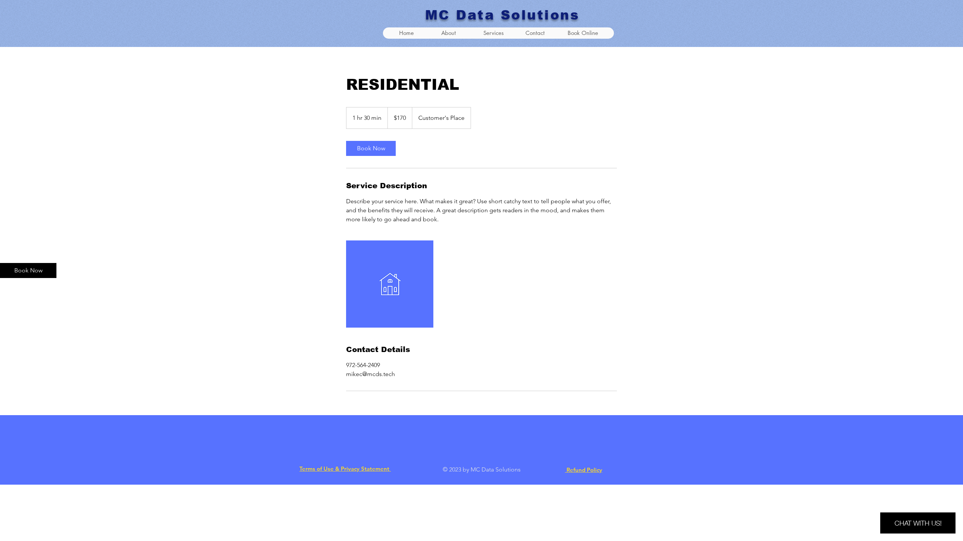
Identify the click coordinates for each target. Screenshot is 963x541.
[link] (371, 148)
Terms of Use (316, 468)
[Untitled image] (389, 284)
